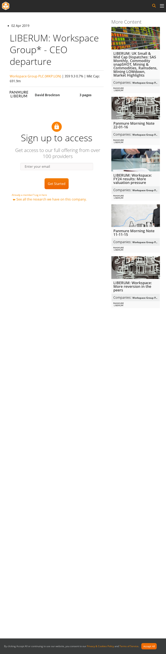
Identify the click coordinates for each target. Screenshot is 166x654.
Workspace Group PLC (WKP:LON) (35, 76)
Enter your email (37, 166)
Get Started (56, 183)
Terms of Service (128, 646)
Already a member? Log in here (29, 195)
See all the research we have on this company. (51, 199)
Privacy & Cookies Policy (100, 646)
